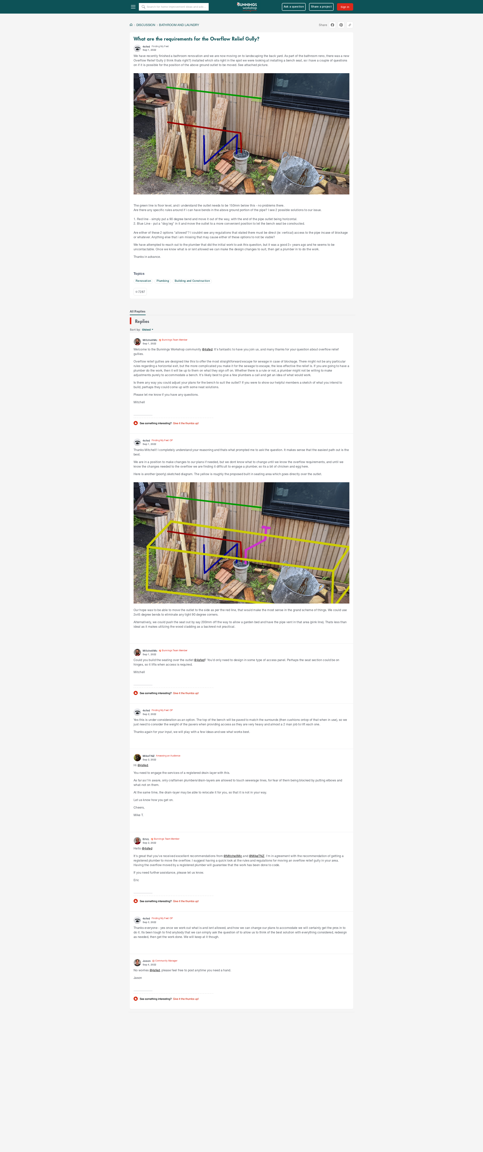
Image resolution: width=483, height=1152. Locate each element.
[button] (137, 48)
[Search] (143, 7)
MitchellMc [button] (150, 340)
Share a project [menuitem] (321, 7)
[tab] (138, 311)
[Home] (131, 24)
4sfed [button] (146, 46)
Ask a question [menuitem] (294, 7)
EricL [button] (146, 839)
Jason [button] (147, 960)
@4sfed (207, 349)
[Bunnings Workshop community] (247, 6)
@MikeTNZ (257, 856)
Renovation (143, 281)
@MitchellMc (233, 856)
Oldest (146, 330)
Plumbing (163, 281)
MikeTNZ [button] (149, 755)
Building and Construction (192, 281)
